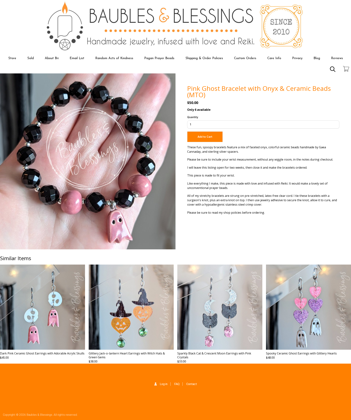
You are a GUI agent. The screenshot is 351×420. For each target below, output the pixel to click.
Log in (163, 384)
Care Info (274, 58)
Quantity (192, 117)
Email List (77, 58)
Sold (30, 58)
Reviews (337, 58)
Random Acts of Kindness (114, 58)
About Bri (52, 58)
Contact (191, 384)
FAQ (177, 384)
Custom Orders (245, 58)
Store (12, 58)
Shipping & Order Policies (204, 58)
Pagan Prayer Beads (159, 58)
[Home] (175, 26)
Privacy (297, 58)
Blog (317, 58)
